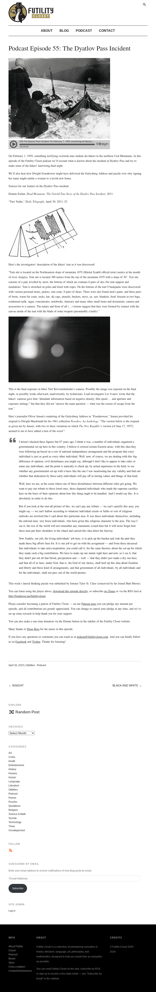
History (12, 769)
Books (12, 958)
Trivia (12, 826)
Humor (12, 777)
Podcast (84, 30)
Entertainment (16, 765)
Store (11, 962)
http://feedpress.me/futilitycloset (27, 596)
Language (14, 781)
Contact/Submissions (20, 970)
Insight (18, 685)
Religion (13, 810)
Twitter (36, 641)
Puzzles (13, 801)
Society (13, 818)
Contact (107, 30)
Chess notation (17, 966)
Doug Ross (33, 629)
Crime (12, 757)
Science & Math (17, 814)
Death (12, 761)
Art (10, 753)
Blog (64, 30)
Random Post (27, 712)
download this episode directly (70, 591)
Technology (15, 822)
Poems (12, 797)
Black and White (125, 685)
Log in (12, 910)
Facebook (20, 641)
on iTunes (109, 591)
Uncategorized (17, 830)
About (47, 30)
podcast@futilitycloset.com (92, 637)
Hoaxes (13, 773)
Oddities (30, 665)
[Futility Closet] (31, 20)
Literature (14, 785)
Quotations (15, 806)
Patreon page (88, 604)
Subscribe (17, 888)
